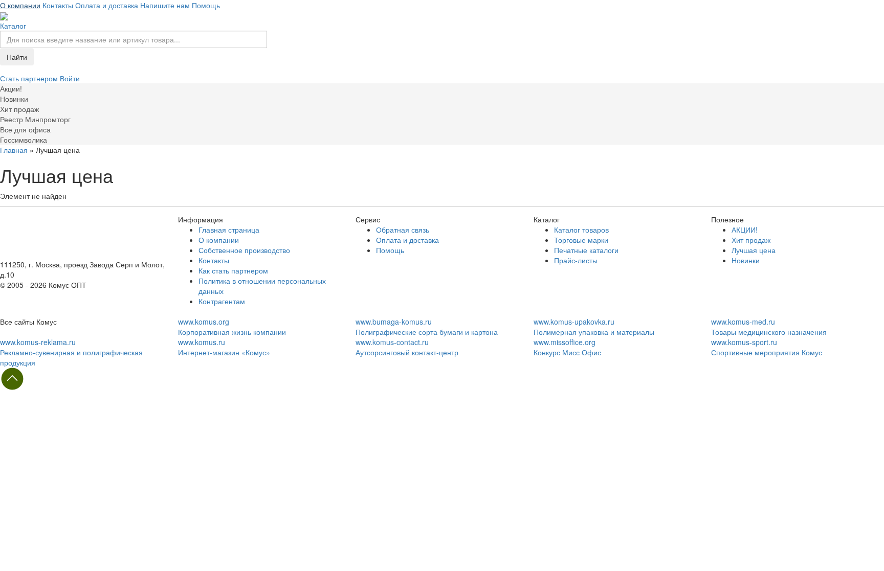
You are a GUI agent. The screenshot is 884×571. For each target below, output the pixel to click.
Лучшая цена (754, 250)
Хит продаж (751, 240)
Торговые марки (581, 240)
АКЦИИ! (745, 229)
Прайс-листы (576, 260)
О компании (20, 5)
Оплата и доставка (106, 5)
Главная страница (228, 229)
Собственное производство (244, 250)
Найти (17, 57)
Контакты (57, 5)
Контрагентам (221, 301)
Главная (14, 150)
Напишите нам (165, 5)
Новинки (746, 260)
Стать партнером (30, 78)
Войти (70, 78)
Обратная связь (402, 229)
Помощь (206, 5)
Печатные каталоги (586, 250)
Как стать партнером (233, 270)
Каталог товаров (581, 229)
